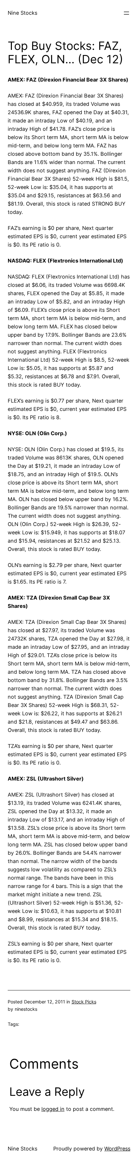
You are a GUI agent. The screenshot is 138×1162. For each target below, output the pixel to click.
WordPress (117, 1148)
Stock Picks (84, 1001)
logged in (53, 1109)
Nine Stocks (22, 13)
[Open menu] (126, 13)
